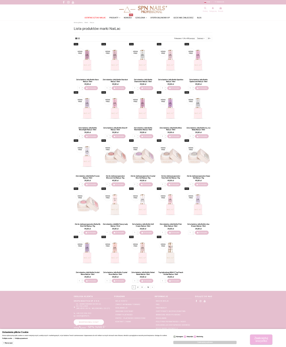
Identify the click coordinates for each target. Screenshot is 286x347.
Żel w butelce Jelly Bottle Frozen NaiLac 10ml (88, 177)
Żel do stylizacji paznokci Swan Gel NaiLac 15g (198, 177)
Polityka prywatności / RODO (171, 322)
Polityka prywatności (21, 338)
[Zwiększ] (82, 87)
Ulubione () (220, 2)
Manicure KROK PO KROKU (168, 315)
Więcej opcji (8, 343)
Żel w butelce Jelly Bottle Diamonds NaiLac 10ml (143, 80)
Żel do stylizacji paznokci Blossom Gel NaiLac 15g (115, 177)
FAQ (158, 304)
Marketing (200, 336)
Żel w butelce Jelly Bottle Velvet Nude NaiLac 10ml (143, 273)
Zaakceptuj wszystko (261, 340)
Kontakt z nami (123, 322)
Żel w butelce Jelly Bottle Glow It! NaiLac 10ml (115, 129)
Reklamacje (122, 308)
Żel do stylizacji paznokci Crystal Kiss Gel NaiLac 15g (143, 177)
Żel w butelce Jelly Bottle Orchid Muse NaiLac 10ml (87, 273)
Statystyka (190, 336)
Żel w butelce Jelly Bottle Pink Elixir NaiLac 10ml (171, 225)
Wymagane (179, 336)
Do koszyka (92, 88)
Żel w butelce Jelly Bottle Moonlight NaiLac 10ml (88, 129)
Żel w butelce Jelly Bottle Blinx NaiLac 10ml (171, 129)
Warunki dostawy (124, 311)
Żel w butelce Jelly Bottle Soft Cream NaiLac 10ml (143, 225)
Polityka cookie (7, 338)
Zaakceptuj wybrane (205, 342)
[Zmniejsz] (82, 89)
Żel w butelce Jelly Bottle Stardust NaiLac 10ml (115, 80)
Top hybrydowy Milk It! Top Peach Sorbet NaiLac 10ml (170, 273)
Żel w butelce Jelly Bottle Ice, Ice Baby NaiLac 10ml (198, 129)
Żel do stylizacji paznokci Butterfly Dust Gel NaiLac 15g (87, 225)
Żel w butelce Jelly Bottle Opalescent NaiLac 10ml (198, 80)
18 (148, 287)
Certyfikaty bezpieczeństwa (171, 311)
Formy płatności (124, 315)
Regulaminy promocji (167, 328)
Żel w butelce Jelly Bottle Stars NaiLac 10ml (87, 80)
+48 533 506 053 (83, 313)
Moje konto (121, 301)
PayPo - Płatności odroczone (131, 318)
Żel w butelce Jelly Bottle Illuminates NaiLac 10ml (143, 129)
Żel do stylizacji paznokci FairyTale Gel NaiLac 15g (170, 177)
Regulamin (161, 318)
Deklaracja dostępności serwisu (173, 325)
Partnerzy (161, 308)
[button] (141, 17)
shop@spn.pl (83, 316)
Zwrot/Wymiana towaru (128, 304)
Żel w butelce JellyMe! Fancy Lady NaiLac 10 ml (115, 225)
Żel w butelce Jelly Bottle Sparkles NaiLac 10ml (170, 80)
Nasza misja (162, 301)
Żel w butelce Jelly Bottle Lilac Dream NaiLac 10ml (198, 225)
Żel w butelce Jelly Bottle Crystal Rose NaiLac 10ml (115, 273)
